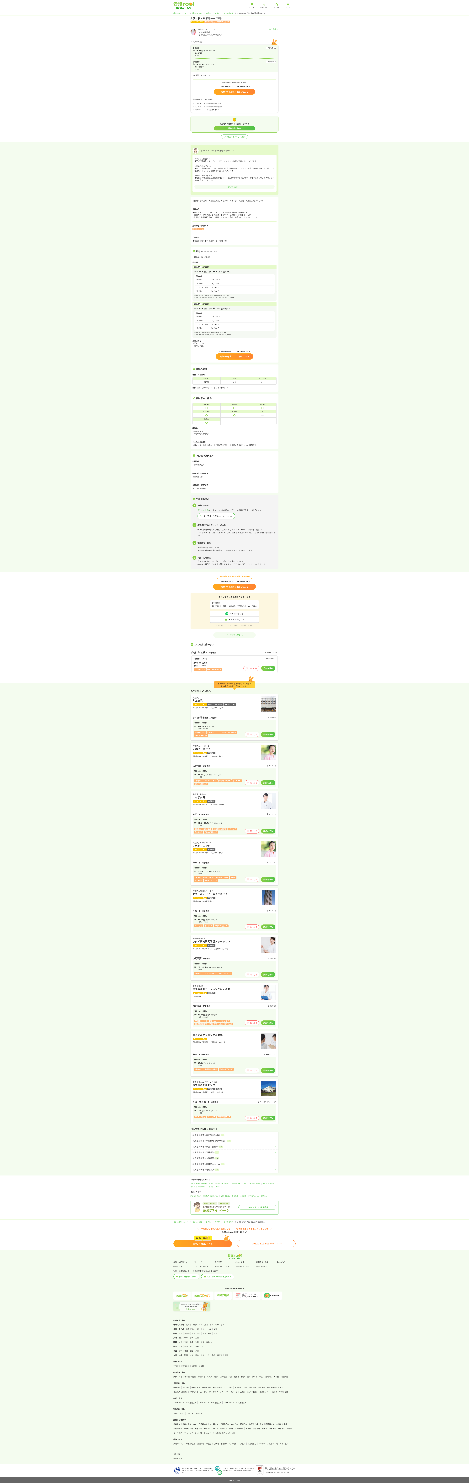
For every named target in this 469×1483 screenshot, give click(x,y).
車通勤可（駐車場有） (211, 1196)
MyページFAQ (261, 1266)
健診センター (264, 1392)
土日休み (200, 1444)
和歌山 (209, 1342)
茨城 (204, 1333)
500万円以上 (203, 1403)
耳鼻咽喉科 (239, 1428)
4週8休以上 (190, 1444)
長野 (215, 1329)
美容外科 (177, 1424)
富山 (193, 1329)
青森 (195, 1325)
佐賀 (191, 1355)
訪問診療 (268, 1377)
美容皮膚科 (186, 1424)
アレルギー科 (209, 1433)
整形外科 (198, 1428)
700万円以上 (229, 1403)
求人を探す (239, 1262)
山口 (202, 1346)
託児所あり (252, 1444)
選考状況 (218, 1262)
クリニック (228, 1387)
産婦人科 (223, 1428)
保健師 (194, 1366)
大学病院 (186, 1387)
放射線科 (281, 1428)
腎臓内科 (243, 1424)
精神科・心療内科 (269, 1428)
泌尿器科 (256, 1428)
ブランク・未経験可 (266, 1444)
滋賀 (197, 1342)
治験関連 (284, 1377)
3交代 (182, 1413)
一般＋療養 (196, 1387)
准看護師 (243, 1196)
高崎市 (217, 13)
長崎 (197, 1355)
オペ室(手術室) (190, 1377)
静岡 (191, 1338)
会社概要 (177, 1454)
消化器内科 (214, 1424)
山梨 (210, 1329)
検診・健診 (245, 1377)
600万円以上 (216, 1403)
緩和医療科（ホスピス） (226, 1433)
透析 (216, 1377)
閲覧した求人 (178, 1266)
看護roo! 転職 (197, 13)
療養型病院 (206, 1387)
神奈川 (187, 1333)
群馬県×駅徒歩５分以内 (199, 1184)
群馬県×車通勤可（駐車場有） (219, 1184)
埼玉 (193, 1333)
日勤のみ (264, 1196)
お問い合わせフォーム (188, 1277)
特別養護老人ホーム (275, 1387)
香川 (186, 1351)
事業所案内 (177, 1458)
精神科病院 (217, 1387)
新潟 (188, 1329)
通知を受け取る (234, 128)
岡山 (186, 1346)
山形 (217, 1325)
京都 (186, 1342)
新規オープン (178, 1444)
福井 (204, 1329)
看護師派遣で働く (242, 1266)
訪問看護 (223, 1377)
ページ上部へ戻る (233, 635)
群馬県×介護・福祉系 (239, 1184)
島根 (197, 1346)
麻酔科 (289, 1428)
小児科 (215, 1428)
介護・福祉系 (225, 1196)
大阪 (180, 1342)
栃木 (210, 1333)
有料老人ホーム (253, 1196)
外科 (262, 1424)
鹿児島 (219, 1355)
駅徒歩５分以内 (196, 1196)
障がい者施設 (252, 1392)
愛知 (180, 1338)
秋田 (211, 1325)
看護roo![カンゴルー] (180, 13)
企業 (286, 1392)
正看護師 (235, 1196)
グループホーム (231, 1392)
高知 (197, 1351)
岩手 (200, 1325)
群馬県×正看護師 (254, 1184)
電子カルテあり (282, 1444)
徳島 (180, 1351)
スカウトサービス (201, 1266)
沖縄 (226, 1355)
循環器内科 (224, 1424)
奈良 (202, 1342)
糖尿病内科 (253, 1424)
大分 (208, 1355)
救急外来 (201, 1377)
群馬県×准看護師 (268, 1184)
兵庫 (191, 1342)
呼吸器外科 (270, 1424)
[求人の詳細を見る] (234, 717)
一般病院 (177, 1387)
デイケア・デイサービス (213, 1392)
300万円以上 (178, 1403)
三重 (197, 1338)
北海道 (188, 1325)
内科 (195, 1424)
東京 (180, 1333)
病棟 (175, 1377)
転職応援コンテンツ (223, 1266)
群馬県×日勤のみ (215, 1187)
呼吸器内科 (203, 1424)
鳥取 (191, 1346)
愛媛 (191, 1351)
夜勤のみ (199, 1413)
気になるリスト (283, 1262)
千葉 (199, 1333)
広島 (180, 1346)
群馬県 (208, 13)
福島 (222, 1325)
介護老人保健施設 (180, 1392)
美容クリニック (241, 1387)
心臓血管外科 (281, 1424)
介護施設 (261, 1387)
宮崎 (213, 1355)
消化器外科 (177, 1428)
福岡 (186, 1355)
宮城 (206, 1325)
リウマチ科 (177, 1433)
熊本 (202, 1355)
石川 (199, 1329)
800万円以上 (241, 1403)
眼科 (231, 1428)
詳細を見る (268, 668)
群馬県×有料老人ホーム (199, 1187)
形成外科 (207, 1428)
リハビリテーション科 (193, 1433)
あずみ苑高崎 (228, 13)
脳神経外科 (188, 1428)
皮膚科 (248, 1428)
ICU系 (209, 1377)
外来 (180, 1377)
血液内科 (234, 1424)
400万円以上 (191, 1403)
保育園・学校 (257, 1377)
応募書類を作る (262, 1262)
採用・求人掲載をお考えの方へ (219, 1277)
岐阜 (186, 1338)
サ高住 (242, 1392)
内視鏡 (276, 1377)
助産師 (201, 1366)
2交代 (175, 1413)
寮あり (243, 1444)
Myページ (198, 1262)
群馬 (215, 1333)
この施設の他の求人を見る (234, 136)
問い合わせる (203, 510)
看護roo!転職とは (180, 1262)
